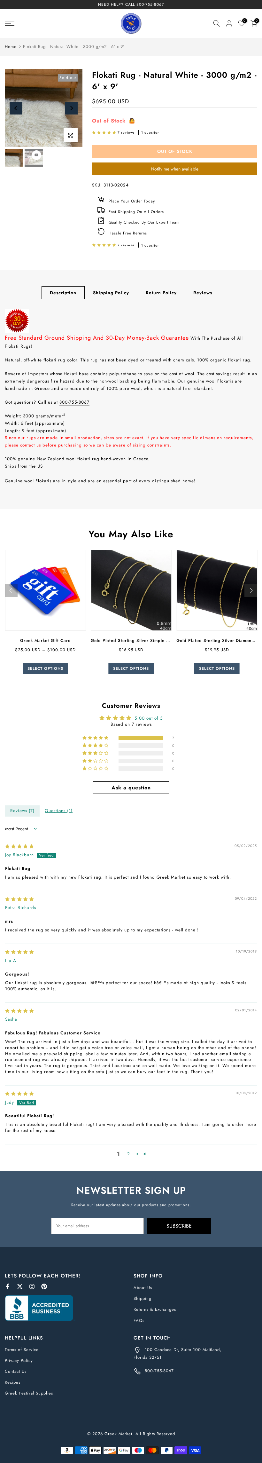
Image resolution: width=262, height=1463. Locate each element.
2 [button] (128, 1154)
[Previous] (16, 108)
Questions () (59, 811)
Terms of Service (22, 1350)
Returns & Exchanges (155, 1309)
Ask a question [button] (131, 787)
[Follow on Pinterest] (44, 1286)
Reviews (202, 292)
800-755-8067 (150, 4)
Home (11, 46)
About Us (143, 1288)
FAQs (139, 1320)
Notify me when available (174, 169)
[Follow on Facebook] (8, 1286)
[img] (19, 846)
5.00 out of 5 (149, 718)
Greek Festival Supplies (29, 1393)
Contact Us (16, 1371)
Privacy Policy (19, 1360)
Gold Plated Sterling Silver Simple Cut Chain (138, 640)
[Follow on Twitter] (20, 1286)
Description (63, 292)
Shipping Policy (111, 292)
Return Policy (161, 292)
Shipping (142, 1298)
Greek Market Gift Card (45, 640)
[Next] (71, 108)
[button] (105, 132)
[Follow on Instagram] (32, 1286)
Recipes (12, 1382)
